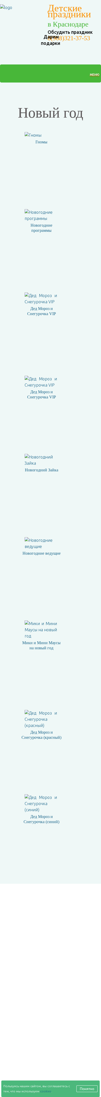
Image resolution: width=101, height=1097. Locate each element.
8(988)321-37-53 (69, 38)
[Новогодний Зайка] (39, 460)
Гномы (41, 142)
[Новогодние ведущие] (39, 543)
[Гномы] (31, 135)
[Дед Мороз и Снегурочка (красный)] (39, 719)
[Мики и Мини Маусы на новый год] (39, 629)
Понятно (87, 1089)
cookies (45, 1091)
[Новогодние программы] (39, 215)
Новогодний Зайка (41, 470)
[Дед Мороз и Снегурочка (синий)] (39, 803)
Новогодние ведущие (42, 553)
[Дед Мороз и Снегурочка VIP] (39, 298)
